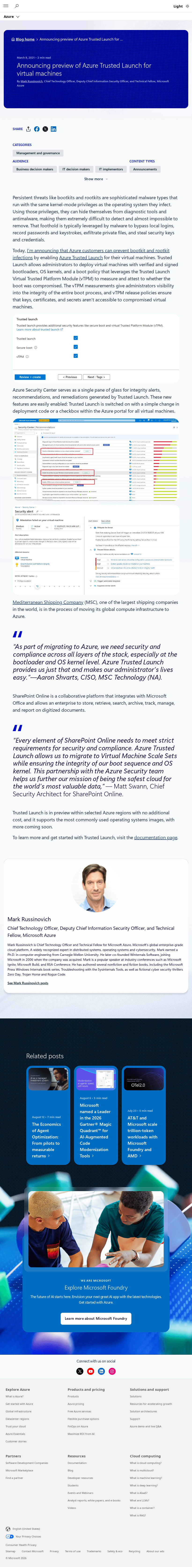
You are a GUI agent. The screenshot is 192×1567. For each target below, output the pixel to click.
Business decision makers (34, 169)
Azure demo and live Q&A (145, 1426)
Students (73, 1485)
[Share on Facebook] (37, 129)
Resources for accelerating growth (151, 1404)
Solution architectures (143, 1411)
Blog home (25, 39)
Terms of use (73, 1551)
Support (135, 1419)
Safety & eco (114, 1551)
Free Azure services (79, 1411)
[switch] (187, 6)
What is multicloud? (142, 1470)
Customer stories (16, 1441)
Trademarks (94, 1551)
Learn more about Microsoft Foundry (96, 1318)
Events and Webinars (80, 1493)
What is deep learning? (144, 1485)
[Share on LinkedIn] (53, 129)
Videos (72, 1508)
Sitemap (10, 1551)
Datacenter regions (17, 1419)
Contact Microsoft (33, 1551)
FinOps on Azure (78, 1426)
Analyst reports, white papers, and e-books (94, 1500)
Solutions (135, 1396)
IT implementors (111, 169)
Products (73, 1396)
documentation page (155, 837)
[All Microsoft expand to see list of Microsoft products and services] (5, 6)
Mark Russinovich (32, 81)
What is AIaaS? (139, 1493)
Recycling (134, 1551)
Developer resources (80, 1478)
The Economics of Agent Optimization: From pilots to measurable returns (46, 1140)
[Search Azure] (17, 6)
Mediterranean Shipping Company (48, 602)
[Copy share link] (28, 129)
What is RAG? (138, 1515)
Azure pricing (76, 1404)
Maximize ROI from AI (81, 1434)
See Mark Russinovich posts (27, 983)
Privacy (54, 1551)
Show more (93, 179)
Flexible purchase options (83, 1419)
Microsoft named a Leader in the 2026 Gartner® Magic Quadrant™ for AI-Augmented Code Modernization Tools (95, 1130)
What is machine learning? (146, 1478)
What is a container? (142, 1508)
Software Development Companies (27, 1463)
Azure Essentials (15, 1434)
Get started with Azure (19, 1404)
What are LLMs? (139, 1500)
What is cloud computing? (146, 1463)
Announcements (145, 169)
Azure (9, 16)
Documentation (77, 1463)
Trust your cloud (16, 1426)
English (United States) (26, 1528)
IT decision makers (76, 169)
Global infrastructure (18, 1411)
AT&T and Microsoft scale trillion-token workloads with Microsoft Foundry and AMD (142, 1136)
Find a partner (14, 1478)
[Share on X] (45, 129)
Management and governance (38, 153)
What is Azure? (14, 1396)
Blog (70, 1470)
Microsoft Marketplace (19, 1470)
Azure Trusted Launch (81, 257)
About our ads (155, 1551)
